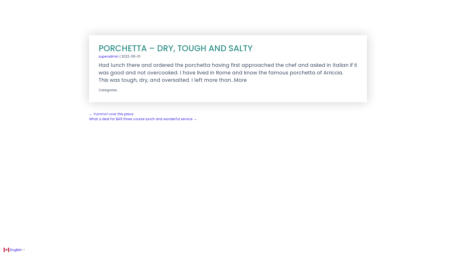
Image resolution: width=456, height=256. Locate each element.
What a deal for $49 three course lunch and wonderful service (143, 119)
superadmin (109, 56)
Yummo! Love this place (111, 114)
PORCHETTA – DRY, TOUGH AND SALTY (176, 48)
